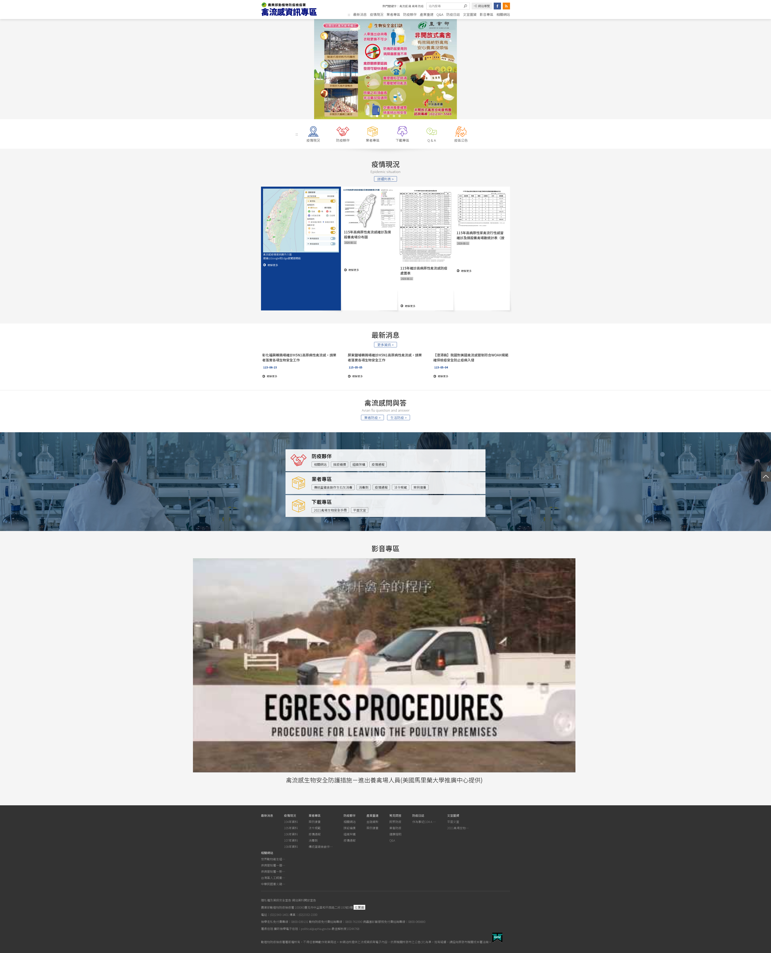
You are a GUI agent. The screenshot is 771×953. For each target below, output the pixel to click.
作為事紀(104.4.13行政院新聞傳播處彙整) (424, 822)
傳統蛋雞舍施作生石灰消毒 (333, 487)
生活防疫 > (398, 417)
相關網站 (503, 14)
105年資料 (291, 828)
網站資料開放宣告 (304, 900)
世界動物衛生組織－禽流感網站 (273, 859)
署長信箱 (267, 929)
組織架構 (358, 464)
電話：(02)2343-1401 (275, 914)
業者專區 (393, 14)
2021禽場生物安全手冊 (330, 510)
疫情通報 (378, 464)
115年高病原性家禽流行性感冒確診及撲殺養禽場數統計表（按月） (480, 235)
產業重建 (426, 14)
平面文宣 (359, 510)
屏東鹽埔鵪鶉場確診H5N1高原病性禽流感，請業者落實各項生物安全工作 (385, 357)
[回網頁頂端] (766, 477)
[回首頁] (293, 9)
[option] (385, 69)
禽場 (414, 6)
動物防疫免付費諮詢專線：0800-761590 (335, 921)
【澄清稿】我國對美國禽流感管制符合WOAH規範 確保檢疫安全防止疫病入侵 (470, 357)
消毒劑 (363, 487)
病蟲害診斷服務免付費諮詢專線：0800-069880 (394, 921)
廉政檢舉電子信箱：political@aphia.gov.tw (302, 929)
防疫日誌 (453, 14)
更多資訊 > (385, 344)
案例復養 (419, 487)
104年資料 (291, 822)
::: (349, 14)
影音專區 (486, 14)
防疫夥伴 (410, 14)
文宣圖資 (470, 14)
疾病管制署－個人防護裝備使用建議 (273, 865)
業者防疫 (395, 828)
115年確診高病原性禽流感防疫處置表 (423, 270)
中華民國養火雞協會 (273, 884)
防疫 (421, 6)
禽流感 (403, 6)
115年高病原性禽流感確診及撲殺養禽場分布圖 (367, 234)
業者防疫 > (372, 417)
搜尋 (465, 6)
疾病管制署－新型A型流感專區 (273, 871)
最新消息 (360, 14)
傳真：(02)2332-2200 (303, 914)
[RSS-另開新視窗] (506, 6)
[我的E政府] (497, 941)
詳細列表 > (385, 178)
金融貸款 (372, 822)
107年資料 (291, 840)
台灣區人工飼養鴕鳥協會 (273, 878)
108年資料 (291, 846)
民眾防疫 (395, 822)
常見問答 (395, 815)
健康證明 (395, 834)
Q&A (439, 14)
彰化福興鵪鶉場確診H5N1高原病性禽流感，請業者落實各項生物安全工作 (299, 357)
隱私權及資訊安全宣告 (276, 900)
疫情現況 (376, 14)
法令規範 (400, 487)
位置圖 (359, 907)
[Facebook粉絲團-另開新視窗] (497, 6)
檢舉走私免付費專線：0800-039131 (284, 921)
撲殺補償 (339, 464)
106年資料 (291, 834)
